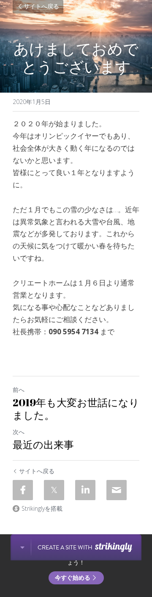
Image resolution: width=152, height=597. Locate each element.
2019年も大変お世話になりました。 (76, 408)
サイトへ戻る (41, 7)
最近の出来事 (43, 444)
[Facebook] (23, 490)
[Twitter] (54, 490)
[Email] (116, 490)
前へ (18, 390)
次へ (18, 432)
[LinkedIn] (85, 490)
